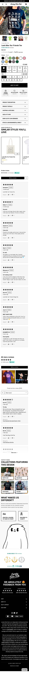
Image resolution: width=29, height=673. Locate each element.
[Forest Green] (17, 61)
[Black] (2, 58)
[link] (14, 47)
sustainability (10, 629)
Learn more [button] (20, 52)
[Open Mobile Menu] (2, 4)
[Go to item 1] (8, 376)
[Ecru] (6, 58)
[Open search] (2, 392)
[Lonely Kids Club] (16, 4)
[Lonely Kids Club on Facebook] (14, 613)
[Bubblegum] (24, 58)
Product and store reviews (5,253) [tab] (14, 388)
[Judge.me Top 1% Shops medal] (14, 560)
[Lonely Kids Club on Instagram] (12, 613)
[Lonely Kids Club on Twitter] (17, 613)
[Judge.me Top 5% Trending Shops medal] (22, 560)
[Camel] (17, 58)
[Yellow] (6, 61)
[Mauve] (13, 61)
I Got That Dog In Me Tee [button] (8, 442)
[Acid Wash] (10, 61)
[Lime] (10, 58)
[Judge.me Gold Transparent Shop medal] (7, 560)
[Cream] (2, 161)
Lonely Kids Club (5, 43)
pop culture (23, 637)
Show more (13, 452)
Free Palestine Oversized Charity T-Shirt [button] (11, 421)
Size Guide (25, 74)
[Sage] (13, 58)
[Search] (6, 4)
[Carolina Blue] (2, 61)
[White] (20, 58)
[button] (5, 47)
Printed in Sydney (14, 666)
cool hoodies (9, 639)
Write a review (12, 178)
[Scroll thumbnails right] (26, 377)
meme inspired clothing (8, 640)
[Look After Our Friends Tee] (4, 38)
